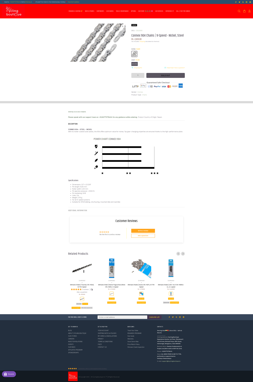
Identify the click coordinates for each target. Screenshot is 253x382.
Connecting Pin (76, 308)
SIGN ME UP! (154, 317)
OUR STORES (72, 336)
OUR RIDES (71, 347)
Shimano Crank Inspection (135, 347)
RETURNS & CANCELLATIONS (107, 336)
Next (183, 254)
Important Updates (73, 2)
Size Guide (130, 336)
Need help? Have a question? (176, 68)
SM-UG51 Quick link (86, 308)
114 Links (134, 64)
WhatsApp (28, 2)
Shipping (142, 41)
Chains (144, 95)
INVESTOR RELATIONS (75, 342)
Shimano (82, 281)
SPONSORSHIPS (73, 353)
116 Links (85, 304)
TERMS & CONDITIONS (105, 342)
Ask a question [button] (143, 236)
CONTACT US (102, 347)
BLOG (70, 330)
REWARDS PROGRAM (134, 333)
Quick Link (166, 302)
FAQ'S (100, 344)
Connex (140, 92)
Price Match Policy (133, 344)
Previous (178, 254)
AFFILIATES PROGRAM (75, 350)
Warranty (130, 339)
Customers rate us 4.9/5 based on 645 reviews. (92, 368)
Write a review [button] (143, 231)
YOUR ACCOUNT (103, 330)
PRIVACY (100, 339)
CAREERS (71, 339)
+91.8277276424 (15, 2)
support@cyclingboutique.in (171, 361)
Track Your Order (132, 330)
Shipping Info (138, 68)
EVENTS (70, 344)
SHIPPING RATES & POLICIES (107, 333)
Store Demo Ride (132, 342)
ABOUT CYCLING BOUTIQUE (77, 333)
